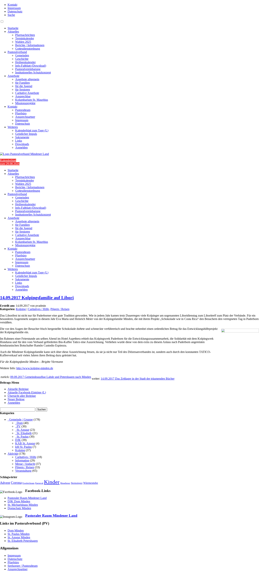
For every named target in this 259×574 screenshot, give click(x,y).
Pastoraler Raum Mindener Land (27, 498)
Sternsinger (76, 483)
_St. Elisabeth (23, 433)
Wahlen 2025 (23, 41)
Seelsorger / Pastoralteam (23, 565)
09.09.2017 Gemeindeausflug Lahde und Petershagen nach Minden (50, 376)
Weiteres (13, 127)
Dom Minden (16, 530)
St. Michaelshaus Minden (23, 504)
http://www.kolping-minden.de (34, 368)
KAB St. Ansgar (25, 443)
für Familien (22, 82)
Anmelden (21, 147)
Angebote (13, 75)
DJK (18, 440)
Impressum (14, 8)
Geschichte (21, 58)
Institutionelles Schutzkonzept (33, 72)
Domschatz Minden (19, 508)
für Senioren (22, 89)
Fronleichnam (28, 483)
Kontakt (12, 4)
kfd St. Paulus (23, 446)
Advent (5, 483)
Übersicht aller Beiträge (22, 395)
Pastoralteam (22, 110)
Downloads (22, 144)
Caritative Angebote (27, 93)
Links (18, 140)
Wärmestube (90, 482)
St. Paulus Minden (19, 534)
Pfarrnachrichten (25, 35)
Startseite (13, 28)
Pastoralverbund (17, 52)
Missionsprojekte (25, 103)
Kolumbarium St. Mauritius (31, 99)
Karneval (39, 483)
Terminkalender (24, 38)
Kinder (52, 482)
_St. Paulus (22, 436)
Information (22, 460)
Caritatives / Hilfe (38, 309)
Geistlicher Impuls (26, 133)
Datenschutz (15, 11)
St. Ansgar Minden (19, 537)
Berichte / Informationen (29, 45)
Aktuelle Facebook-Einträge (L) (27, 392)
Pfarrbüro (21, 113)
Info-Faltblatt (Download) (30, 65)
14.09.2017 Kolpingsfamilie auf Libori (37, 297)
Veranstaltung (23, 470)
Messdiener (65, 483)
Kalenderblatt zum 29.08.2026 (10, 162)
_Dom (19, 423)
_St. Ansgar (22, 429)
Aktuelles (13, 31)
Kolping (21, 309)
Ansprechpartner (25, 116)
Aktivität (13, 453)
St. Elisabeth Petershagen (23, 540)
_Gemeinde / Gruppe (20, 419)
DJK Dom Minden (19, 501)
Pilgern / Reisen (59, 309)
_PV (18, 426)
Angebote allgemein (27, 79)
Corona (16, 483)
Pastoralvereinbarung (27, 69)
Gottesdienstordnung (27, 48)
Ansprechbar (23, 96)
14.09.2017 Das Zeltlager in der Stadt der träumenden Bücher (137, 378)
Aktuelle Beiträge (18, 389)
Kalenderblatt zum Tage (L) (31, 130)
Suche (11, 14)
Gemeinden (22, 55)
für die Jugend (23, 86)
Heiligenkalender (25, 62)
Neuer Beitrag (16, 399)
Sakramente (22, 137)
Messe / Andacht (25, 463)
